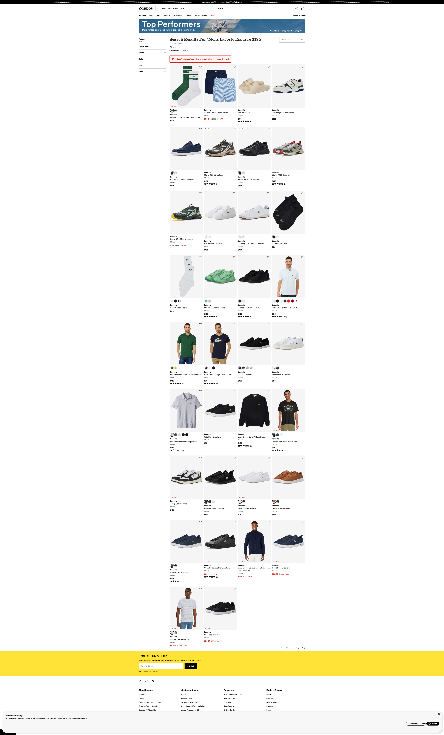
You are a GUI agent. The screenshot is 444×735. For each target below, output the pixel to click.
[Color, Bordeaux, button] (292, 301)
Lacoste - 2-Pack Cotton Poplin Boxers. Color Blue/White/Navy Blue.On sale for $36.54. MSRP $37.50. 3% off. (220, 93)
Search (219, 8)
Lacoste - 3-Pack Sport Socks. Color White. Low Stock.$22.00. (186, 286)
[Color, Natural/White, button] (251, 368)
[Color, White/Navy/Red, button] (243, 237)
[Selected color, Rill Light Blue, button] (274, 301)
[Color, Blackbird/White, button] (176, 633)
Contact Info (186, 698)
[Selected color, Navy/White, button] (172, 173)
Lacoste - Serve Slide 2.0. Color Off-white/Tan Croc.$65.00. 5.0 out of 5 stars (254, 93)
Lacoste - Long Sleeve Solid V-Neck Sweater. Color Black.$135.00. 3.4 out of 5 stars (254, 420)
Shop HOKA (287, 31)
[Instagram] (140, 680)
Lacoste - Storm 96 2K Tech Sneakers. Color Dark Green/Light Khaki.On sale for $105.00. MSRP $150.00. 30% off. (186, 221)
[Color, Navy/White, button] (243, 368)
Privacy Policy (81, 718)
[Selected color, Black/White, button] (240, 368)
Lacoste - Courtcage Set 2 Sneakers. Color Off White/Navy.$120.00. (288, 93)
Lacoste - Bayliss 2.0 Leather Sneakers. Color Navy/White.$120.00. (186, 157)
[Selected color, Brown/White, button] (274, 501)
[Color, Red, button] (289, 301)
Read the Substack (233, 2)
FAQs (183, 694)
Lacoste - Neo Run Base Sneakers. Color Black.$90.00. (220, 486)
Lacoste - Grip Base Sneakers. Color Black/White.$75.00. (220, 420)
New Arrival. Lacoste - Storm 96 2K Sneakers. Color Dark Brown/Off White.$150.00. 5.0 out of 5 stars (220, 157)
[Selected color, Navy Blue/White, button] (206, 368)
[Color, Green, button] (176, 435)
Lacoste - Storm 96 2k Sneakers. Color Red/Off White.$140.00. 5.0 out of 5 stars (288, 157)
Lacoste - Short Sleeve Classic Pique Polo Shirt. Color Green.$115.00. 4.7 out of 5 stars (186, 353)
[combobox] (184, 8)
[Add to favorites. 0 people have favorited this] (200, 67)
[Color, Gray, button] (210, 301)
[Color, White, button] (243, 173)
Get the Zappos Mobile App (150, 702)
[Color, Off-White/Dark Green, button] (176, 173)
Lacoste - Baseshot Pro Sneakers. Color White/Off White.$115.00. (288, 353)
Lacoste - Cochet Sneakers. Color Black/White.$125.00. (254, 353)
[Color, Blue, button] (277, 435)
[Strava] (153, 680)
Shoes (268, 710)
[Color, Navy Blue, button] (285, 301)
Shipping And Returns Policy (193, 706)
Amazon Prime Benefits (148, 706)
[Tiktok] (146, 680)
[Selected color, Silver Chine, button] (172, 435)
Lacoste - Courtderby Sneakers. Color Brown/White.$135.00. (288, 486)
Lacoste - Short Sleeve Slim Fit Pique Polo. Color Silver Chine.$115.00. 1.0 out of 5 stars (186, 420)
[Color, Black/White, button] (176, 110)
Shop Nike (274, 31)
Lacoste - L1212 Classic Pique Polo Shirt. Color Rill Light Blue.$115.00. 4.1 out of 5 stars (288, 286)
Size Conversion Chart (233, 694)
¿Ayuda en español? (189, 702)
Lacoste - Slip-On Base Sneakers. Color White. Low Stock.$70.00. (254, 486)
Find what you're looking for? (292, 648)
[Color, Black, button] (176, 301)
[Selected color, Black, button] (240, 173)
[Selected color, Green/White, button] (172, 110)
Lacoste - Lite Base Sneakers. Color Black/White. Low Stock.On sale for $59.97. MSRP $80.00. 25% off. (220, 617)
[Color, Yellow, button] (176, 368)
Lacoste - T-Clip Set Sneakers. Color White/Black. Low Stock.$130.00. (186, 486)
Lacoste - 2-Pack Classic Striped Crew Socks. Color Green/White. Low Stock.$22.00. (186, 93)
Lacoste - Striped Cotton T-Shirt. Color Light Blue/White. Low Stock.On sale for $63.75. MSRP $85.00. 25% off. (186, 617)
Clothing (270, 698)
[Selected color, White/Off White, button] (274, 368)
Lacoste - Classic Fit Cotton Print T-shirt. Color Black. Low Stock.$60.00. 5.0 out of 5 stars (288, 420)
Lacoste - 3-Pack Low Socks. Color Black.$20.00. (288, 221)
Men (184, 51)
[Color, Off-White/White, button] (247, 368)
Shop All (298, 31)
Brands (269, 694)
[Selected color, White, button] (206, 237)
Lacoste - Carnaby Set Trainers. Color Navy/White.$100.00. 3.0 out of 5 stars (186, 551)
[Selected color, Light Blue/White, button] (172, 633)
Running (269, 706)
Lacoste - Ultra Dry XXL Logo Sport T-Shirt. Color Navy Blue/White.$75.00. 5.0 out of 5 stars (220, 353)
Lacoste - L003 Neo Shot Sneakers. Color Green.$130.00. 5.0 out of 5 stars (220, 286)
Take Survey (229, 706)
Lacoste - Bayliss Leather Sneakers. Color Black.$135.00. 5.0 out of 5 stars (254, 286)
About (141, 694)
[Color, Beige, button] (179, 435)
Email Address (147, 666)
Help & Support (299, 15)
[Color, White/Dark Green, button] (210, 237)
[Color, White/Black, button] (210, 368)
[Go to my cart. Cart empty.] (303, 8)
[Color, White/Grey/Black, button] (179, 301)
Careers (142, 698)
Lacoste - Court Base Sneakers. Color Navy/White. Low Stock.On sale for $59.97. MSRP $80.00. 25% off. (288, 551)
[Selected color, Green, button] (206, 301)
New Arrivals (271, 702)
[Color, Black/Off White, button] (277, 368)
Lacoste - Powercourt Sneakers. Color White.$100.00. (220, 221)
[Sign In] (297, 8)
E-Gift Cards (229, 710)
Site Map (227, 702)
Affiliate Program (231, 698)
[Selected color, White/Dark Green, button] (240, 237)
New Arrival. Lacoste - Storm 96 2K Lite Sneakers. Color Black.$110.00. (254, 157)
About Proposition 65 (190, 710)
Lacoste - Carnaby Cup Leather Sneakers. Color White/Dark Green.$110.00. (254, 221)
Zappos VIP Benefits (147, 710)
